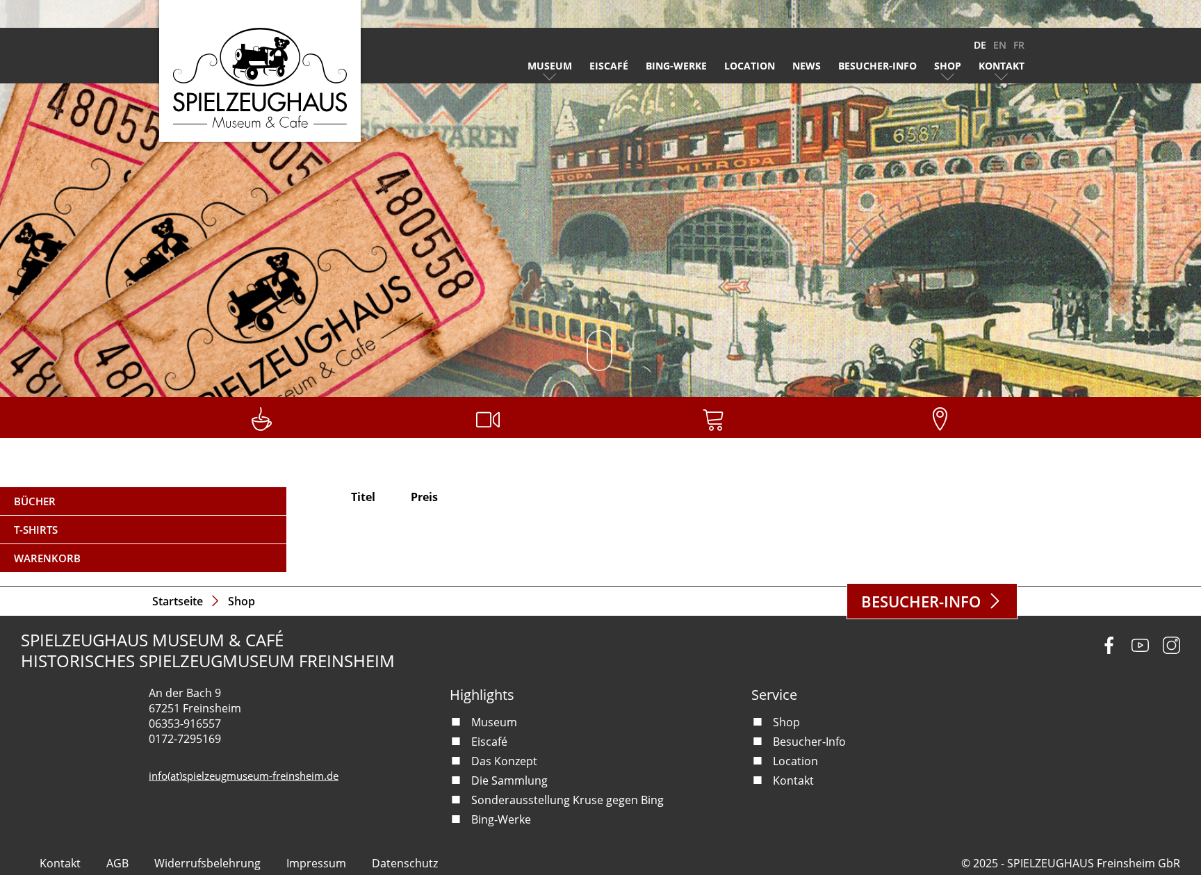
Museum (550, 65)
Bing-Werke (676, 65)
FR (1018, 44)
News (806, 65)
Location (749, 65)
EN (999, 44)
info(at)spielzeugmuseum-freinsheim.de (243, 776)
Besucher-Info (877, 65)
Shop (947, 65)
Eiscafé (608, 65)
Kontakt (1001, 65)
